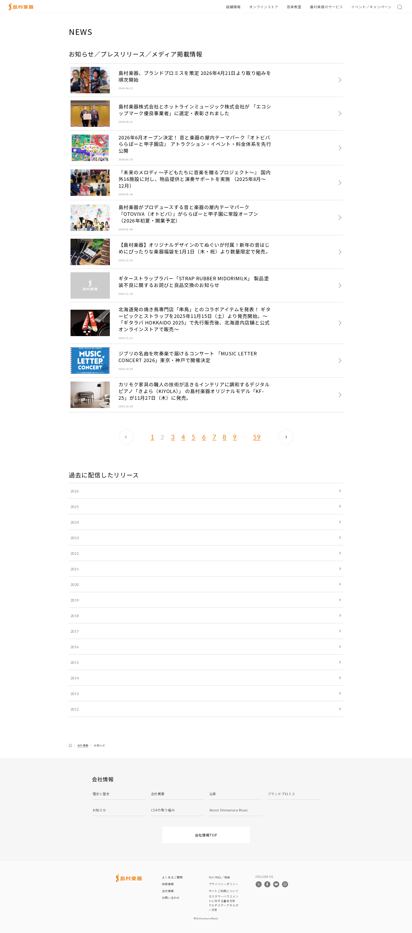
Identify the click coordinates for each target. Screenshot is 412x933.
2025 (75, 507)
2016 (75, 647)
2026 (75, 491)
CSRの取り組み (163, 810)
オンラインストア (264, 6)
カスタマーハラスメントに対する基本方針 (224, 898)
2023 (75, 538)
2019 (75, 600)
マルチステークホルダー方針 (224, 907)
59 (257, 437)
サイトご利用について (224, 891)
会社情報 (82, 745)
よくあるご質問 (172, 877)
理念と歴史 (101, 793)
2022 (75, 553)
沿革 (212, 793)
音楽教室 (294, 6)
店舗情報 (233, 6)
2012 (75, 709)
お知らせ (99, 810)
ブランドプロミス (281, 793)
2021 (75, 569)
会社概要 (158, 793)
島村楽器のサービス (326, 6)
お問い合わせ (171, 898)
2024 (75, 522)
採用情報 (168, 884)
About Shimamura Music (228, 810)
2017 (75, 631)
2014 (75, 678)
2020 (75, 585)
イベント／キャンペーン (371, 6)
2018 (75, 616)
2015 (75, 662)
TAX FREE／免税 (219, 877)
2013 (75, 694)
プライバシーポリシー (224, 884)
